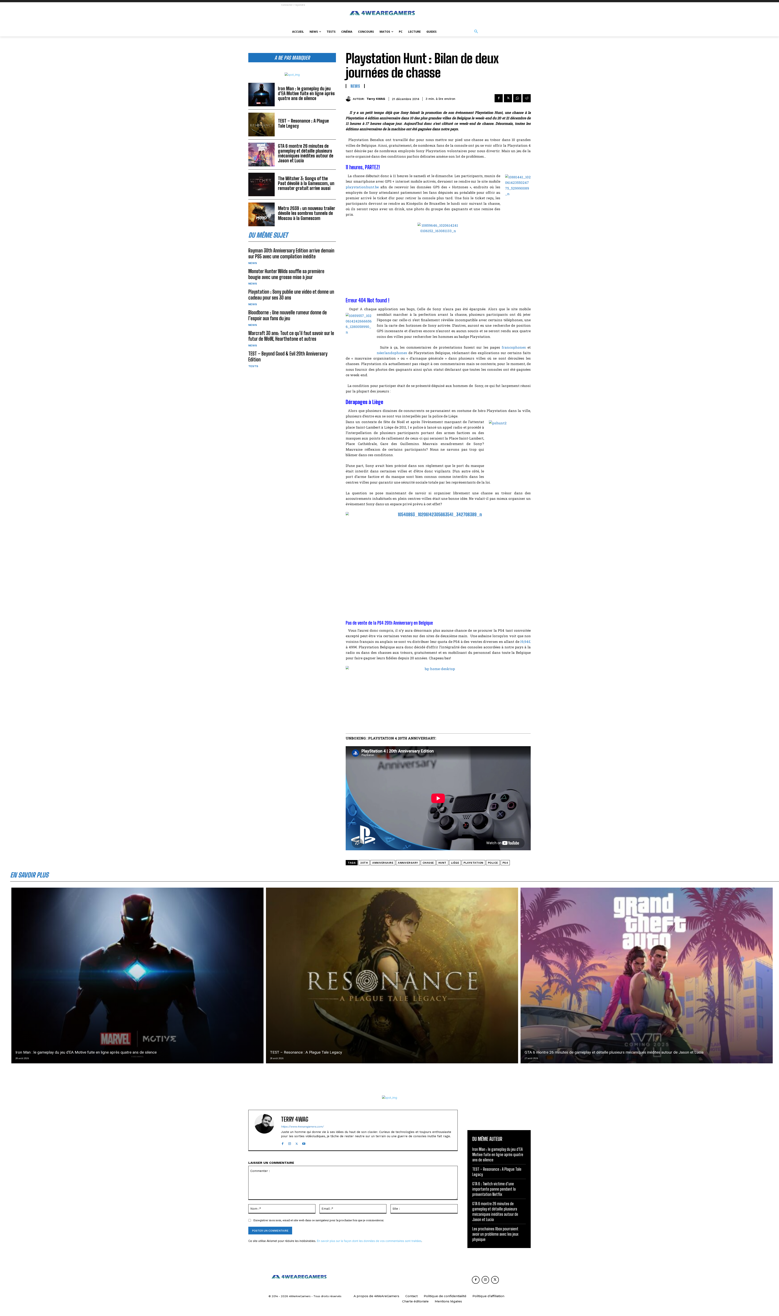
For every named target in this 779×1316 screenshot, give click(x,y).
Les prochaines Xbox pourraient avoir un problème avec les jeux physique (495, 1234)
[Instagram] (289, 1142)
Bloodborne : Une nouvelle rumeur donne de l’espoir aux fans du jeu (287, 315)
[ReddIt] (527, 98)
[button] (476, 32)
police (493, 862)
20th (364, 862)
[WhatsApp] (517, 98)
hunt (442, 862)
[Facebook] (499, 98)
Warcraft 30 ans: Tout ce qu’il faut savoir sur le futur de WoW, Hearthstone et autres (291, 336)
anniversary (408, 862)
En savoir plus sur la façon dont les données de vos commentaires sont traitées (369, 1241)
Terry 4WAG (376, 99)
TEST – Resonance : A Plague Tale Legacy (303, 123)
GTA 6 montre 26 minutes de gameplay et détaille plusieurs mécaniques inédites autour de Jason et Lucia (305, 153)
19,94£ (525, 641)
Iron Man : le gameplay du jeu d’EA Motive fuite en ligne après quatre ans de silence (306, 93)
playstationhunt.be (362, 187)
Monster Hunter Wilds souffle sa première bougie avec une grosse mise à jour (286, 274)
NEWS (252, 263)
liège (455, 862)
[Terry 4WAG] (349, 98)
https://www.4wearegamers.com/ (302, 1126)
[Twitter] (508, 98)
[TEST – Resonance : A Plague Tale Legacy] (261, 124)
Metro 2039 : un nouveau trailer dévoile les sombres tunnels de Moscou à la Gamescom (306, 213)
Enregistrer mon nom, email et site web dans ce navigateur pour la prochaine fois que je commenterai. (318, 1220)
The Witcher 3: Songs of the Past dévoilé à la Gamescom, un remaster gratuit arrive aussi (306, 183)
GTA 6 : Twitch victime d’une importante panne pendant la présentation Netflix (494, 1189)
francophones (514, 347)
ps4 (505, 862)
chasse (428, 862)
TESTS (253, 366)
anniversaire (382, 862)
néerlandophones (392, 352)
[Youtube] (303, 1142)
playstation (473, 862)
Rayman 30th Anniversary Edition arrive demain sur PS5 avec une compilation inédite (291, 253)
